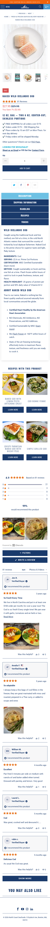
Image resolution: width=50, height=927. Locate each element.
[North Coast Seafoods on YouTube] (23, 909)
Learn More (13, 409)
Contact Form (38, 150)
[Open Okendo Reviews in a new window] (13, 545)
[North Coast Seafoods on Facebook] (18, 909)
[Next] (45, 46)
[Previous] (4, 46)
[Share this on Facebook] (21, 185)
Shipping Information (25, 202)
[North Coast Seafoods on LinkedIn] (32, 909)
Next (30, 13)
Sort (24, 570)
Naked (23, 295)
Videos (25, 222)
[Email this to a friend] (35, 185)
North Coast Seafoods (17, 917)
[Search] (40, 6)
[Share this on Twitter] (14, 185)
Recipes (25, 215)
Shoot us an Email (10, 150)
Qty (4, 155)
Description (25, 196)
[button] (15, 101)
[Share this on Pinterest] (28, 185)
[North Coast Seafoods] (25, 6)
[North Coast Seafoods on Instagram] (27, 909)
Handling (25, 209)
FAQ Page (35, 142)
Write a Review (31, 561)
